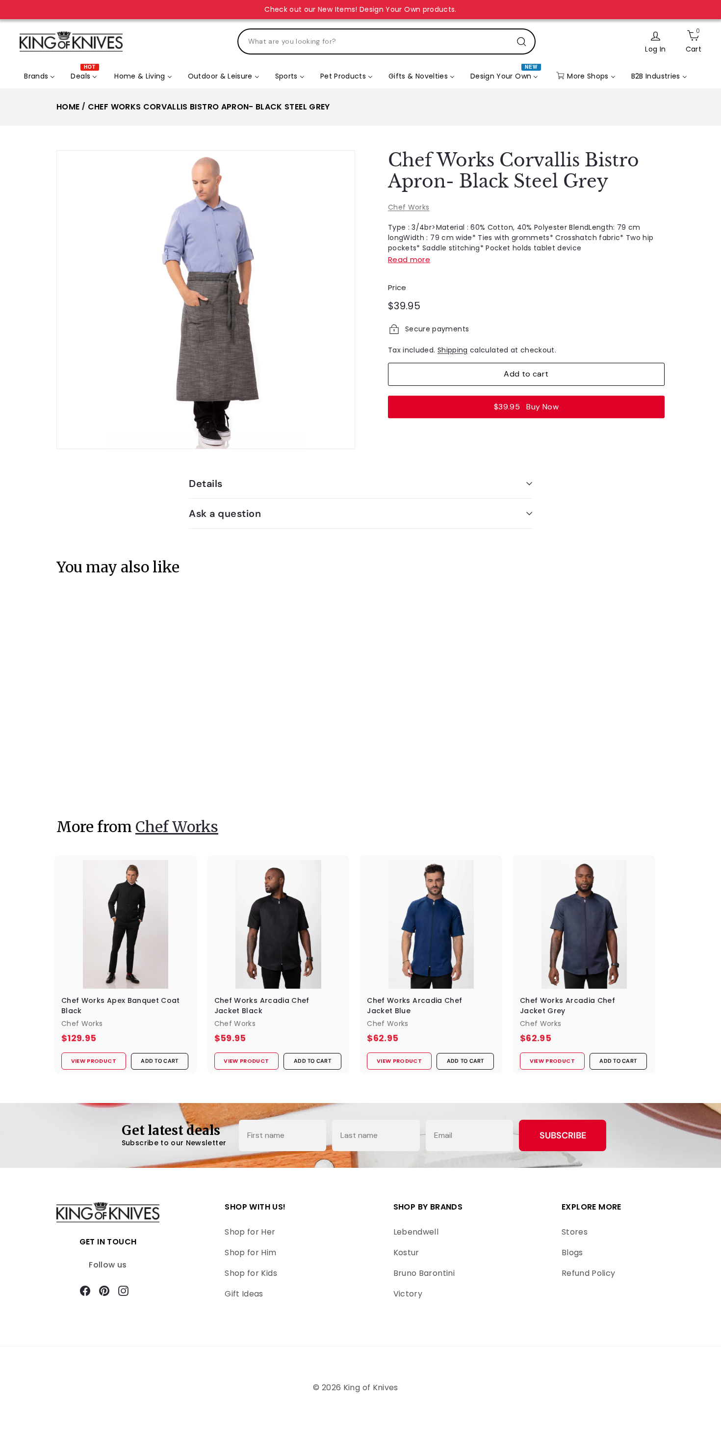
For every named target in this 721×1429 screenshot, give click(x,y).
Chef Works (409, 207)
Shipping (453, 350)
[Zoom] (206, 300)
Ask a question (225, 513)
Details (206, 483)
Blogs (572, 1252)
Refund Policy (589, 1273)
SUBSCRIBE (563, 1135)
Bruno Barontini (424, 1273)
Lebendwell (416, 1232)
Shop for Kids (251, 1273)
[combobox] (386, 41)
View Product (87, 776)
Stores (575, 1232)
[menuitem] (39, 76)
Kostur (406, 1252)
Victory (407, 1293)
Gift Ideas (244, 1293)
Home (67, 106)
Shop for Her (250, 1232)
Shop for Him (250, 1252)
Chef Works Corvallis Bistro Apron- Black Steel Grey (209, 106)
